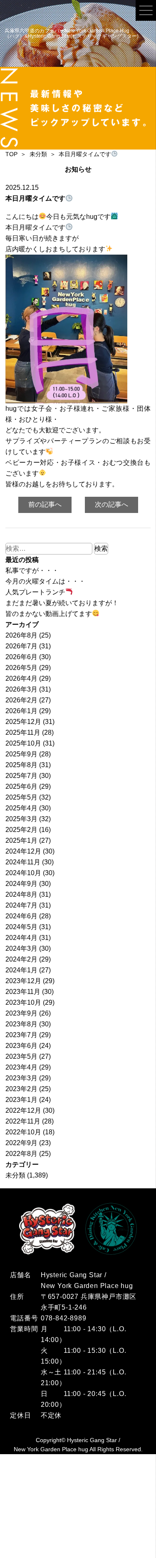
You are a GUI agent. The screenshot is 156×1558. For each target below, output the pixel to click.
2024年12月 (23, 851)
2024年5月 (21, 926)
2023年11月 (22, 991)
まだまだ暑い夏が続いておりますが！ (62, 602)
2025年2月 (21, 829)
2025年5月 (21, 797)
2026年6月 (21, 656)
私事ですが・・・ (32, 570)
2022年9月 (21, 1142)
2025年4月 (21, 808)
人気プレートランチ (35, 592)
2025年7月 (21, 775)
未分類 (15, 1175)
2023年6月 (21, 1045)
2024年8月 (21, 894)
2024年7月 (21, 905)
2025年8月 (21, 764)
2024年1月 (21, 970)
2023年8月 (21, 1024)
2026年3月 (21, 689)
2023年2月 (21, 1088)
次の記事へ (111, 504)
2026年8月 (21, 635)
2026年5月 (21, 667)
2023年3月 (21, 1078)
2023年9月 (21, 1013)
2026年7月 (21, 646)
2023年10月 (23, 1002)
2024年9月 (21, 883)
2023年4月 (21, 1067)
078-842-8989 (64, 1318)
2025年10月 (23, 743)
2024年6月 (21, 916)
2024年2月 (21, 959)
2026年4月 (21, 678)
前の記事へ (45, 504)
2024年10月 (23, 872)
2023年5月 (21, 1056)
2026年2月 (21, 700)
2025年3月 (21, 818)
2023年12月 (23, 980)
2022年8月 (21, 1153)
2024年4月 (21, 937)
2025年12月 (23, 721)
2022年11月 (22, 1121)
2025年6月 (21, 786)
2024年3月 (21, 948)
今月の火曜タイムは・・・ (45, 581)
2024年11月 (22, 862)
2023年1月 (21, 1099)
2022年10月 (23, 1132)
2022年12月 (23, 1110)
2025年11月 (22, 732)
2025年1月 (21, 840)
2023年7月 (21, 1034)
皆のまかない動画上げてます (48, 613)
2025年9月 (21, 754)
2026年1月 (21, 710)
